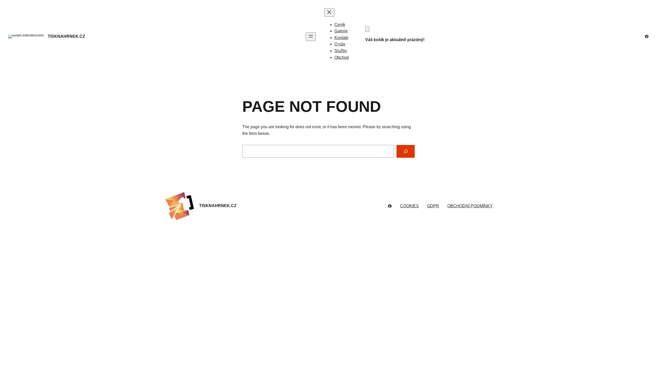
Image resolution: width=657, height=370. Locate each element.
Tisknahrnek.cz (66, 36)
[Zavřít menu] (329, 12)
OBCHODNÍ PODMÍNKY (470, 206)
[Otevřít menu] (311, 36)
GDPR (433, 206)
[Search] (406, 151)
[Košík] (367, 29)
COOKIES (409, 206)
